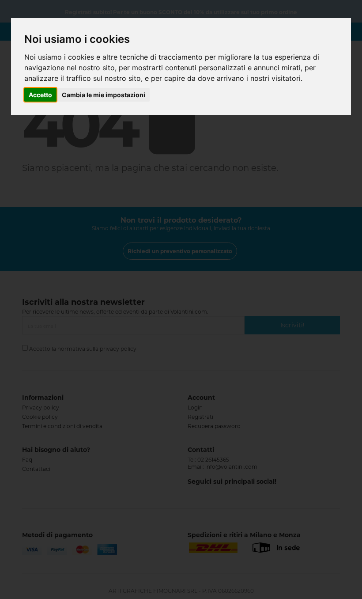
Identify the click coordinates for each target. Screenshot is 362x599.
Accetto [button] (40, 95)
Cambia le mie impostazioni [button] (103, 95)
